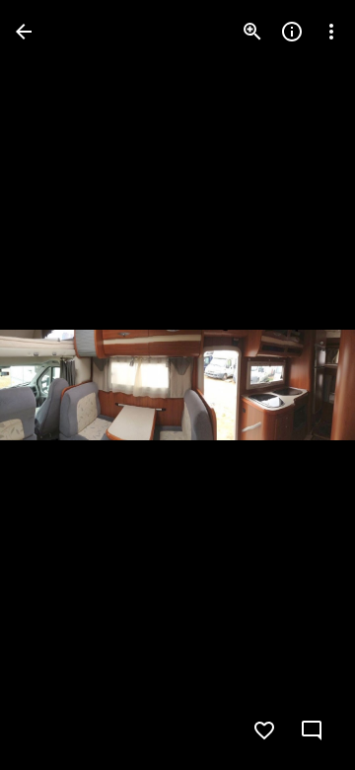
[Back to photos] (23, 31)
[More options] (331, 31)
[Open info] (292, 31)
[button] (55, 385)
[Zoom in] (252, 31)
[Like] (264, 730)
